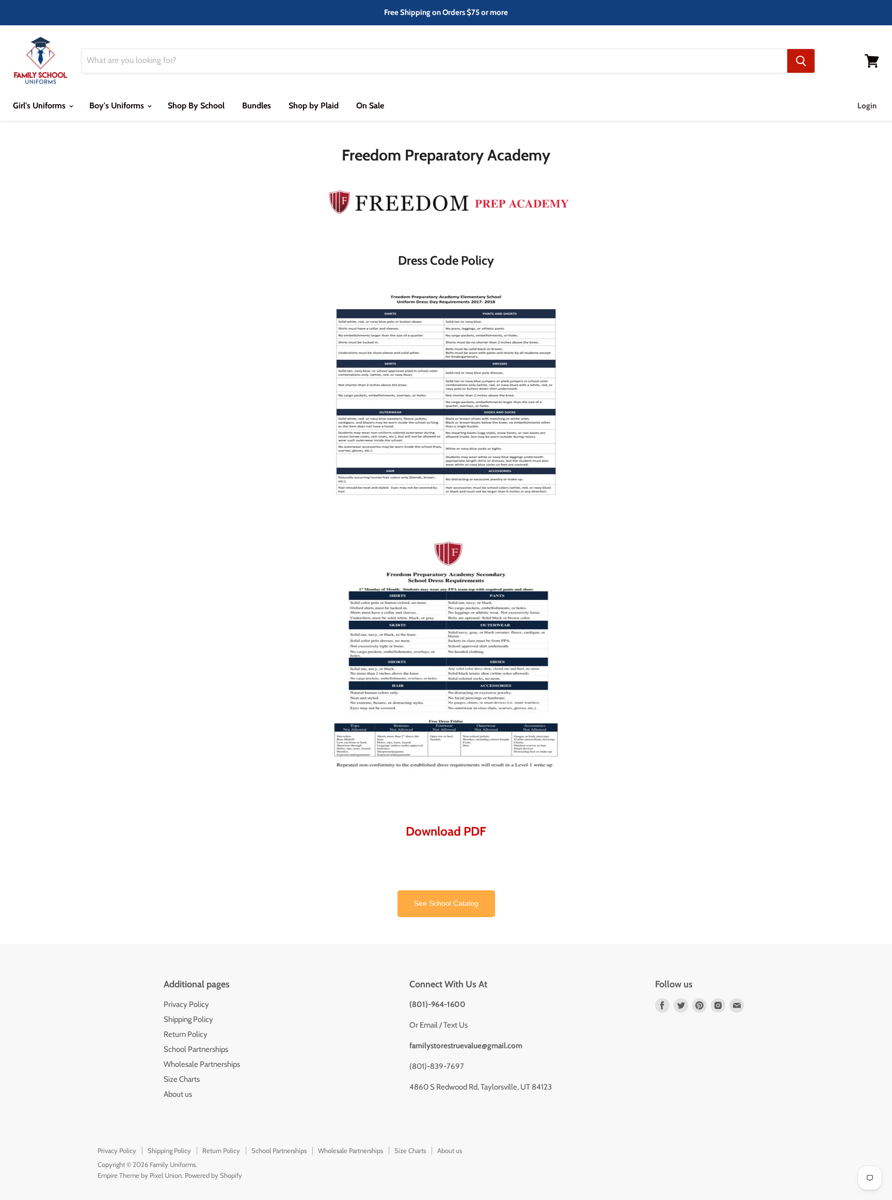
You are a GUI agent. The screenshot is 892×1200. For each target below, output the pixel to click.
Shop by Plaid (314, 105)
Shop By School (196, 105)
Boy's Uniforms (117, 105)
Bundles (256, 105)
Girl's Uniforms (40, 105)
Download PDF (446, 831)
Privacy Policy (186, 1004)
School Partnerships (196, 1049)
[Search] (801, 61)
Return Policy (186, 1034)
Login (867, 105)
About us (178, 1094)
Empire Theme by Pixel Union (140, 1175)
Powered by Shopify (213, 1175)
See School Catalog (446, 903)
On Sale (370, 105)
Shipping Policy (188, 1019)
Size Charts (182, 1079)
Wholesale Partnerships (202, 1064)
